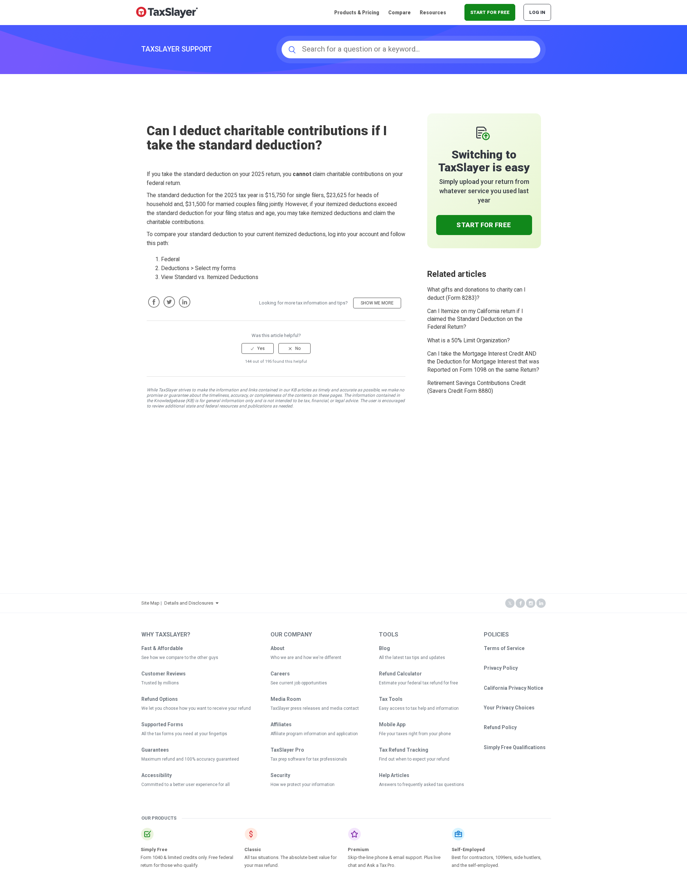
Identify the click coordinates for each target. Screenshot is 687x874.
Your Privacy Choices (509, 708)
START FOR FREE (490, 12)
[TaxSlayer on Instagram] (530, 603)
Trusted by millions (160, 682)
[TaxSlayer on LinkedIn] (541, 603)
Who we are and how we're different (306, 657)
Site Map (150, 603)
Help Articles (394, 775)
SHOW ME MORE (377, 303)
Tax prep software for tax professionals (309, 759)
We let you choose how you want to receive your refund (196, 708)
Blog (384, 648)
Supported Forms (162, 724)
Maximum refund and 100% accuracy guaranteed (190, 759)
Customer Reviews (163, 674)
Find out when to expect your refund (414, 759)
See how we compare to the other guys (179, 657)
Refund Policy (500, 727)
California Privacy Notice (513, 688)
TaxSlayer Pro (287, 750)
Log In (537, 12)
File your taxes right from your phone (415, 733)
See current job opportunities (299, 682)
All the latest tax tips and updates (412, 657)
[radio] (258, 348)
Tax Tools (391, 699)
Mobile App (392, 724)
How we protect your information (303, 784)
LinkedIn (184, 302)
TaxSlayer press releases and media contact (315, 708)
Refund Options (159, 699)
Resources (433, 12)
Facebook (154, 302)
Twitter (169, 302)
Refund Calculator (400, 674)
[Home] (167, 12)
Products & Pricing (356, 12)
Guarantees (155, 750)
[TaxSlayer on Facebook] (520, 603)
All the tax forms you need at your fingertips (184, 733)
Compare (399, 12)
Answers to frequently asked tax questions (421, 784)
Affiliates (281, 724)
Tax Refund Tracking (403, 750)
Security (280, 775)
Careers (280, 674)
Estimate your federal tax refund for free (418, 682)
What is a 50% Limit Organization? (468, 340)
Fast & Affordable (162, 648)
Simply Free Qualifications (515, 747)
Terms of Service (504, 648)
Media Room (286, 699)
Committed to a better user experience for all (185, 784)
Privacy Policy (501, 668)
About (277, 648)
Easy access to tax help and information (419, 708)
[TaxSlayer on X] (510, 603)
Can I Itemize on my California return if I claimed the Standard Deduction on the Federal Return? (475, 319)
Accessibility (156, 775)
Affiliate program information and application (314, 733)
